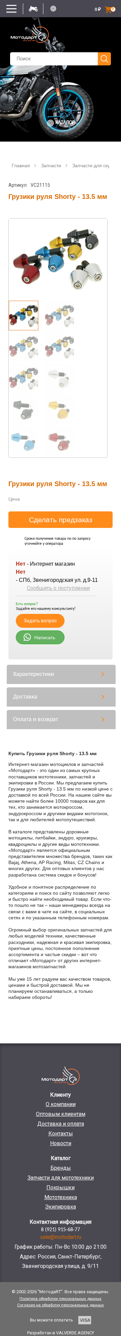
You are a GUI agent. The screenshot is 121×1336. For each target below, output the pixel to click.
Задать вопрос (40, 620)
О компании (61, 1104)
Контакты (60, 1133)
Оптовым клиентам (60, 1114)
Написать (44, 637)
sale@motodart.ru (60, 1237)
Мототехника (60, 1197)
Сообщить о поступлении (58, 588)
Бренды (60, 1168)
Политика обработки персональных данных (60, 1298)
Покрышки (60, 1187)
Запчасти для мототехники (61, 1178)
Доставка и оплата (60, 1124)
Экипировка (60, 1207)
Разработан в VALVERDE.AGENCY (60, 1332)
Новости (60, 1143)
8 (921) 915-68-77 (60, 1230)
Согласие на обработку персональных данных (60, 1305)
